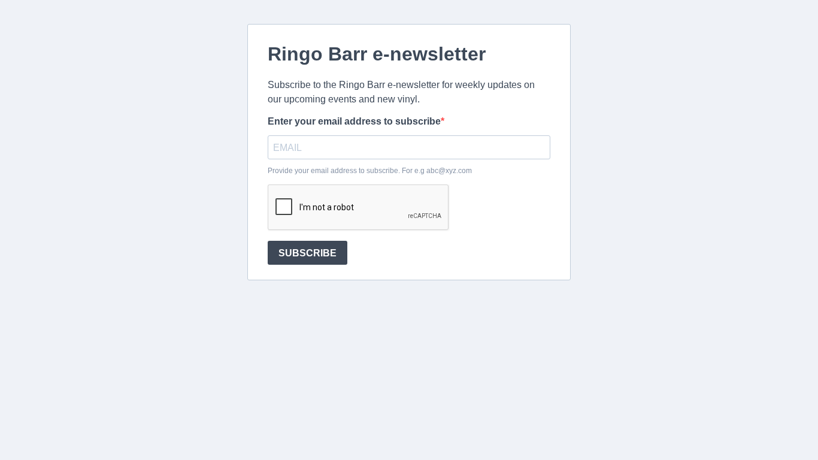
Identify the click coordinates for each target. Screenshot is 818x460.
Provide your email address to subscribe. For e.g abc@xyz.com (370, 171)
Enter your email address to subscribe (354, 121)
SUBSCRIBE (307, 253)
